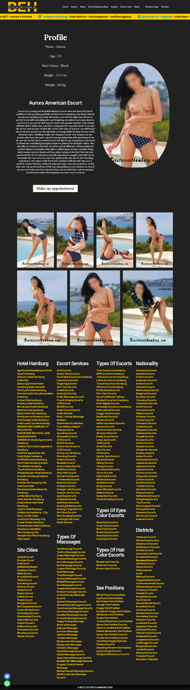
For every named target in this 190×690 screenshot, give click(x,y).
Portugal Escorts (145, 509)
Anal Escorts (64, 370)
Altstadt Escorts (145, 563)
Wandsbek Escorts (146, 616)
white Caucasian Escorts (110, 423)
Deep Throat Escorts (68, 410)
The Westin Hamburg (29, 466)
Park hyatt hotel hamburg (31, 390)
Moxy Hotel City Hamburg (31, 413)
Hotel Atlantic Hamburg (30, 499)
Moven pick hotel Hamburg (32, 406)
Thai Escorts (143, 502)
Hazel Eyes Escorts (107, 535)
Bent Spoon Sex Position (110, 601)
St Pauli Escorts (145, 550)
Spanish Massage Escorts (71, 601)
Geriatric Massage (67, 647)
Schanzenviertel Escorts (150, 583)
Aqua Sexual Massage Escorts (74, 657)
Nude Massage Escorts (70, 651)
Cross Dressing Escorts (109, 499)
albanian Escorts (145, 466)
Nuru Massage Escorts (70, 561)
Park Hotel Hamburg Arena (32, 462)
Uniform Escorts (66, 459)
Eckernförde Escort (28, 609)
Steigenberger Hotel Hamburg (34, 472)
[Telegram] (7, 676)
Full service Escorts (68, 476)
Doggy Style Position (108, 608)
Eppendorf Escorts (146, 626)
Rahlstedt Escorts (146, 629)
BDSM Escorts (65, 406)
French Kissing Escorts (70, 400)
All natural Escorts (106, 433)
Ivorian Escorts (144, 443)
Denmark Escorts (146, 512)
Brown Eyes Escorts (107, 532)
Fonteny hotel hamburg (30, 403)
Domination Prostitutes (70, 423)
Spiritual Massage (67, 634)
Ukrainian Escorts (146, 489)
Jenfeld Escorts (145, 649)
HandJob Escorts (66, 393)
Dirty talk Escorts (66, 472)
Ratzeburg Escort (27, 583)
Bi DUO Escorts (65, 443)
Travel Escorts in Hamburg (111, 383)
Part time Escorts (66, 512)
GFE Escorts (64, 439)
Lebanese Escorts (146, 433)
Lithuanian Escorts (146, 476)
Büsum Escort (25, 593)
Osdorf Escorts (25, 623)
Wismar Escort (25, 586)
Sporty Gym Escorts (107, 456)
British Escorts (144, 383)
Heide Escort (24, 580)
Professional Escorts (108, 390)
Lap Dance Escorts (67, 380)
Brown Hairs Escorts (107, 568)
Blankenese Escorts (147, 613)
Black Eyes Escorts (107, 522)
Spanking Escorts (67, 433)
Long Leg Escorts (106, 439)
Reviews (165, 7)
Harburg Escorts (145, 609)
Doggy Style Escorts (108, 413)
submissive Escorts (68, 502)
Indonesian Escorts (147, 459)
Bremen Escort (25, 560)
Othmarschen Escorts (148, 632)
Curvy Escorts (104, 472)
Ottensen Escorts (146, 537)
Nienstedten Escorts (28, 616)
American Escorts (146, 472)
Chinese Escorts (145, 386)
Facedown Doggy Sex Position (113, 611)
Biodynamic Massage (69, 641)
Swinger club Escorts (69, 489)
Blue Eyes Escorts (106, 528)
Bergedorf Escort (27, 603)
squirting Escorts (66, 495)
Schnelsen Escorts (27, 629)
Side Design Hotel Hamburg (33, 419)
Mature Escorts (105, 419)
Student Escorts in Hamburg (112, 400)
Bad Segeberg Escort (29, 606)
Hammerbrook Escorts (149, 553)
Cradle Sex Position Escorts (112, 637)
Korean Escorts (145, 439)
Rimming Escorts (66, 456)
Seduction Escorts (106, 495)
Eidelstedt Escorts (146, 636)
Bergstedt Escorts (146, 646)
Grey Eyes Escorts (106, 538)
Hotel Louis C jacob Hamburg (33, 423)
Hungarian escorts (146, 449)
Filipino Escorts (144, 413)
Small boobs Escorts (107, 469)
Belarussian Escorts (147, 390)
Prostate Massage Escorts (72, 618)
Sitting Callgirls (71, 426)
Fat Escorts (102, 453)
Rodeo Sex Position (107, 617)
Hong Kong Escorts (147, 499)
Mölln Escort (24, 573)
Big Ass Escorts (105, 459)
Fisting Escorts (65, 429)
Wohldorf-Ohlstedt (147, 659)
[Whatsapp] (7, 683)
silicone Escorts (105, 426)
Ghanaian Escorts (146, 423)
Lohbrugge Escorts (147, 642)
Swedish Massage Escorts (72, 614)
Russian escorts (145, 453)
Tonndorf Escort (145, 656)
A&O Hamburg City (28, 532)
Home (65, 7)
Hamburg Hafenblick (29, 529)
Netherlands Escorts (148, 495)
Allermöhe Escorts (27, 619)
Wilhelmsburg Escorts (148, 586)
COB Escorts (64, 449)
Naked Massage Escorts (71, 654)
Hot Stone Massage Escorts (72, 611)
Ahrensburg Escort (28, 613)
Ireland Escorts (144, 519)
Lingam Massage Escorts (71, 568)
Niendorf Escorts (145, 619)
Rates (82, 7)
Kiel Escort (23, 563)
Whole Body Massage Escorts (74, 604)
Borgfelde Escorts (146, 596)
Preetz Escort (25, 599)
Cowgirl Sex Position (108, 604)
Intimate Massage (67, 628)
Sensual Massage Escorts (71, 558)
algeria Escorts (144, 469)
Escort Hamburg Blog (98, 7)
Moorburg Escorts (27, 632)
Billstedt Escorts (145, 576)
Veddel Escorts (144, 593)
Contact (114, 7)
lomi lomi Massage (67, 631)
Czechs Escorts (145, 419)
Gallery (74, 7)
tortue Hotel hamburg (29, 400)
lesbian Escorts (105, 492)
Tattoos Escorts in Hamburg (112, 376)
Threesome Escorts (68, 479)
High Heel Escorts (106, 476)
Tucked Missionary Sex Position (114, 621)
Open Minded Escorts (108, 489)
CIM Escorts (64, 403)
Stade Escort (24, 589)
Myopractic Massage (69, 644)
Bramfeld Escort (145, 606)
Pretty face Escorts (107, 436)
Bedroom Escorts (67, 482)
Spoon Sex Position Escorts (111, 624)
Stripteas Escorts (67, 499)
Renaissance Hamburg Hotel (33, 416)
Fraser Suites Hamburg (30, 522)
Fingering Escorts (67, 383)
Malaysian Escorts (146, 429)
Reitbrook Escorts (27, 626)
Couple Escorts (65, 390)
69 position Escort (67, 436)
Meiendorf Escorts (146, 652)
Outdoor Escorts (66, 486)
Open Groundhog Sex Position (113, 627)
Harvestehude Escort (148, 603)
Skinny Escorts (104, 462)
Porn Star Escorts (106, 393)
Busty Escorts (104, 486)
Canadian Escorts (146, 400)
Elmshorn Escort (26, 570)
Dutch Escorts (144, 406)
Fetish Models (65, 413)
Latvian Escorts (145, 479)
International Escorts (108, 410)
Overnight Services (68, 519)
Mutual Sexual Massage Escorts (75, 671)
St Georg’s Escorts (146, 589)
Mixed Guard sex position (110, 594)
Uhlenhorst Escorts (147, 543)
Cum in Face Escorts (68, 446)
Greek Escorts (144, 426)
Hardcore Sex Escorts (108, 429)
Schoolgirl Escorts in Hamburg (113, 406)
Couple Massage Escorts (71, 588)
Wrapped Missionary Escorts (112, 654)
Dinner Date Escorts (68, 373)
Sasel (139, 573)
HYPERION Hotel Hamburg (32, 459)
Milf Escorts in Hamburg (110, 373)
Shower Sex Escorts (68, 492)
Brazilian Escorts (145, 396)
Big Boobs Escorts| (107, 416)
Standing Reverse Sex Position (113, 647)
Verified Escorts (105, 482)
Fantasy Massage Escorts (71, 578)
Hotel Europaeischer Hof (31, 453)
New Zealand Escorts (148, 505)
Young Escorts (104, 466)
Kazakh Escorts (145, 436)
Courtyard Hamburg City (31, 519)
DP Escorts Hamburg (68, 453)
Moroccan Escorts (146, 515)
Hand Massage (65, 571)
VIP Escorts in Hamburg (109, 386)
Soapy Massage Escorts (71, 555)
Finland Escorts (145, 492)
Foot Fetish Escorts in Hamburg (74, 376)
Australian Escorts (146, 380)
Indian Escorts (144, 456)
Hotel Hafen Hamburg (29, 456)
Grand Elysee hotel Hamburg (33, 525)
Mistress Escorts (106, 479)
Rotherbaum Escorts (148, 547)
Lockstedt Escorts (146, 623)
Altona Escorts (144, 566)
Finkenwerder (144, 570)
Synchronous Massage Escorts (74, 608)
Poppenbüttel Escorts (148, 580)
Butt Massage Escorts (69, 565)
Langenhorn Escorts (147, 639)
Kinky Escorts (64, 522)
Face (59, 426)
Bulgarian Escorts (146, 393)
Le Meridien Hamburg (29, 495)
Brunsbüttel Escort (27, 576)
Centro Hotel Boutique (29, 509)
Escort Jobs (126, 7)
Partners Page (151, 7)
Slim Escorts (103, 449)
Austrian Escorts (145, 482)
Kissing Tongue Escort (69, 509)
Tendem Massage (67, 637)
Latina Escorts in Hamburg (111, 380)
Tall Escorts (103, 443)
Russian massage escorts (71, 591)
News (136, 7)
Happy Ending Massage (70, 621)
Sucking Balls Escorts (69, 505)
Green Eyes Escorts (107, 525)
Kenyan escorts (145, 446)
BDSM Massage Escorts (70, 581)
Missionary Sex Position (109, 614)
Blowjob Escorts (66, 462)
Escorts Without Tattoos (110, 396)
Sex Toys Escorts (66, 386)
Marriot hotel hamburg (30, 410)
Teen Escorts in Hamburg (110, 370)
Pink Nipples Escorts (107, 403)
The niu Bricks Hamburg (31, 469)
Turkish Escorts (145, 486)
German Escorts (145, 410)
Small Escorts (104, 446)
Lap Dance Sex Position (109, 598)
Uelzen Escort (25, 596)
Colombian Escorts (147, 403)
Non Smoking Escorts (69, 515)
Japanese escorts (146, 462)
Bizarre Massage (67, 624)
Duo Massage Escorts (69, 585)
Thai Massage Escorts (69, 575)
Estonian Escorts (146, 416)
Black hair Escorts (106, 565)
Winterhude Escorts (147, 540)
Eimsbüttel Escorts (146, 556)
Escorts (25, 636)
